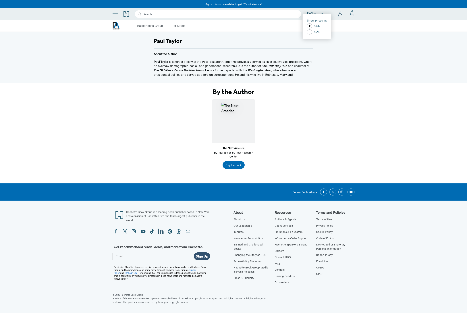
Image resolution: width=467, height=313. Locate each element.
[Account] (340, 14)
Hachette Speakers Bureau (291, 244)
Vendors (280, 269)
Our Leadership (243, 225)
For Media (179, 26)
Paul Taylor (224, 152)
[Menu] (115, 13)
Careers (279, 251)
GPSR (319, 274)
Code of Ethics (325, 238)
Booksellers (282, 282)
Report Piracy (324, 255)
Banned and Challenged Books (248, 246)
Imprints (239, 232)
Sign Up (202, 256)
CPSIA (320, 267)
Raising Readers (285, 276)
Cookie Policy (324, 232)
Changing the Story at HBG (250, 255)
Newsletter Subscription (248, 238)
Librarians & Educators (288, 232)
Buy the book (234, 165)
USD (317, 26)
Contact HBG (283, 257)
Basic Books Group (150, 26)
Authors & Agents (285, 219)
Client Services (284, 225)
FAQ (277, 263)
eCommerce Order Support (291, 238)
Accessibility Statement (248, 261)
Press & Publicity (244, 278)
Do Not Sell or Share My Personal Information (330, 246)
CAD (317, 32)
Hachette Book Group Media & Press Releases (251, 269)
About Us (239, 219)
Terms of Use (324, 219)
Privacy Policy (324, 225)
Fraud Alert (323, 261)
